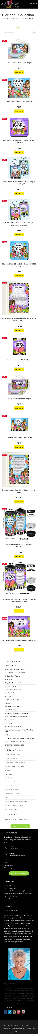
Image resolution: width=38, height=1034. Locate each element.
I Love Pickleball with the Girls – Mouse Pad (19, 101)
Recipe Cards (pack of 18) (13, 726)
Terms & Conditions (27, 1026)
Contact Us (7, 1026)
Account (6, 860)
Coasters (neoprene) (11, 686)
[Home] (2, 18)
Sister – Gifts (9, 786)
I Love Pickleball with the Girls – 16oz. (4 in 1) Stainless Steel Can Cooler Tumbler (19, 546)
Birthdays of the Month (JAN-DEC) (16, 669)
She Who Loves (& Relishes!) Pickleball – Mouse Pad (19, 640)
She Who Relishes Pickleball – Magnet (19, 360)
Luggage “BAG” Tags (12, 699)
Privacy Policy (8, 885)
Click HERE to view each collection (16, 819)
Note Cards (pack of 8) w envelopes (16, 716)
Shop (6, 797)
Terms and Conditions (10, 888)
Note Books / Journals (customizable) (16, 713)
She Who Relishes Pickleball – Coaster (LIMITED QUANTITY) (19, 142)
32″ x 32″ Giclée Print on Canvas (15, 742)
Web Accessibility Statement (14, 805)
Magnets (7, 703)
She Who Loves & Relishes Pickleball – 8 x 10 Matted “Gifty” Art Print (19, 320)
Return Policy (8, 868)
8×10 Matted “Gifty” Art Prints (15, 672)
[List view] (21, 27)
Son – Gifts (8, 774)
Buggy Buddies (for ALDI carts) (15, 683)
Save (5, 41)
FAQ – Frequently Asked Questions (16, 801)
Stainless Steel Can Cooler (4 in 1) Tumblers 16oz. (19, 730)
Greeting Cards (9, 693)
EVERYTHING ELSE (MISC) (14, 745)
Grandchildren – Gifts (11, 789)
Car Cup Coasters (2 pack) (13, 689)
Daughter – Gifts (10, 770)
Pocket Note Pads (10, 720)
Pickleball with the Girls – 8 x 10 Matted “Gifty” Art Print (19, 491)
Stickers (7, 735)
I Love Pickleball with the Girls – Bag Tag (19, 63)
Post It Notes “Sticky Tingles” (14, 723)
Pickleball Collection (27, 18)
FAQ (5, 862)
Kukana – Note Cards (11, 758)
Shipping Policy (8, 865)
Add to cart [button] (19, 72)
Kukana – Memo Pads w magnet (15, 762)
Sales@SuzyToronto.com (17, 855)
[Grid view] (16, 27)
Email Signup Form (11, 809)
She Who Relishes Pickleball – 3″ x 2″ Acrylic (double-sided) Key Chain (19, 224)
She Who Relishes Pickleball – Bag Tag (19, 399)
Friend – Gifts (9, 778)
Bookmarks (8, 679)
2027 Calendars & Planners (13, 666)
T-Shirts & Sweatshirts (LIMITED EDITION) (19, 738)
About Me (13, 1026)
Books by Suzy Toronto (12, 676)
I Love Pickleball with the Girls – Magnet (19, 437)
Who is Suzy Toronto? (12, 910)
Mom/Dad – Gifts (10, 782)
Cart (33, 1028)
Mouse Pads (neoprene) (12, 710)
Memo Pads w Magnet (12, 706)
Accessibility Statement (11, 899)
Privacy (19, 1026)
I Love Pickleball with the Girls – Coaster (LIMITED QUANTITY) (19, 265)
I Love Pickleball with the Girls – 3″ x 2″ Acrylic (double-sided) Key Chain (19, 183)
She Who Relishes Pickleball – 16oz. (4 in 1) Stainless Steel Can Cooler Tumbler (19, 600)
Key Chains (8, 696)
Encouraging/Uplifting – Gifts (14, 766)
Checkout (28, 1028)
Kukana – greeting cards (12, 754)
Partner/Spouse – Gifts (12, 793)
